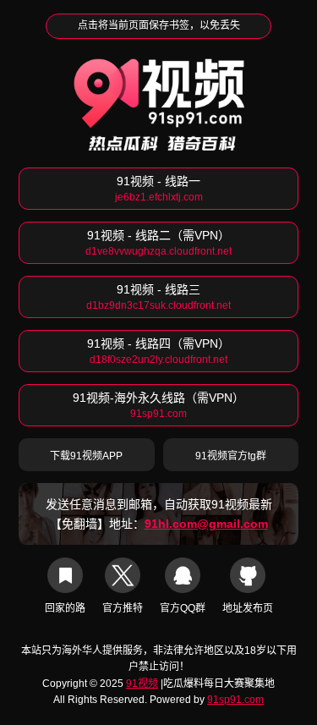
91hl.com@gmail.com (206, 523)
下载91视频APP (86, 456)
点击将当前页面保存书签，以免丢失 (159, 25)
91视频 (142, 683)
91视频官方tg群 (230, 456)
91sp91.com (235, 700)
